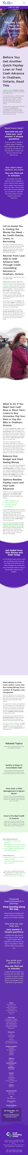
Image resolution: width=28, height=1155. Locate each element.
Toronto (11, 1076)
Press (15, 1010)
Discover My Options (14, 203)
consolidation (7, 109)
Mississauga (11, 1077)
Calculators (11, 1035)
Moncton (11, 1092)
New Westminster (11, 1050)
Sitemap (11, 1039)
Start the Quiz (14, 160)
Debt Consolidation (11, 1025)
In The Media (9, 1010)
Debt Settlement (11, 1022)
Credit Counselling (11, 1007)
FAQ (11, 1033)
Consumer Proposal (11, 1026)
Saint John (11, 1094)
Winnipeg (11, 1069)
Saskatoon (11, 1064)
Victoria (11, 1052)
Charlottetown (11, 1098)
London (11, 1082)
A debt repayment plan (10, 502)
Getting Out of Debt (11, 1019)
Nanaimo (11, 1053)
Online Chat (14, 577)
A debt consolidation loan (11, 501)
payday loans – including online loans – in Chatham (14, 875)
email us (12, 724)
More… (14, 1143)
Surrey (11, 1051)
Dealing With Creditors (11, 1020)
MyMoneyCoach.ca (11, 1041)
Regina (11, 1066)
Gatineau (11, 1086)
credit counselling (8, 284)
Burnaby (11, 1049)
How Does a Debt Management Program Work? (14, 791)
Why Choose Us (11, 1004)
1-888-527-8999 (13, 7)
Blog (11, 1038)
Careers (11, 1013)
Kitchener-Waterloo (11, 1080)
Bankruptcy (11, 1028)
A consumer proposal (10, 504)
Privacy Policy (8, 1140)
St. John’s (11, 1107)
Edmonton (11, 1060)
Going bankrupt (8, 506)
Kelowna (11, 1054)
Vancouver (11, 1047)
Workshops (11, 1036)
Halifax (11, 1102)
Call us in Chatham (8, 723)
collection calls (7, 293)
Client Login (11, 1012)
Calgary (11, 1061)
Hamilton (11, 1079)
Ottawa (11, 1074)
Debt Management (11, 1023)
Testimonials (11, 1009)
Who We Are (11, 1006)
